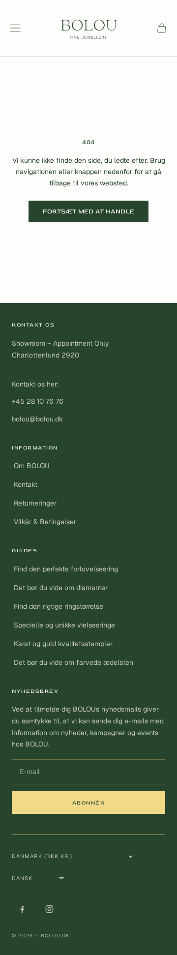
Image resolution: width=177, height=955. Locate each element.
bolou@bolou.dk (37, 419)
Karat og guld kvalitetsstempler (63, 643)
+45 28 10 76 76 (37, 401)
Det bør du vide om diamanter (61, 587)
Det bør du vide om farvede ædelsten (73, 662)
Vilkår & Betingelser (45, 521)
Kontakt (25, 484)
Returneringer (35, 503)
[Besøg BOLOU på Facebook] (22, 908)
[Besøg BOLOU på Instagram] (49, 908)
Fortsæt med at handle (88, 211)
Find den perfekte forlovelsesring (66, 569)
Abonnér (88, 803)
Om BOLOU (32, 465)
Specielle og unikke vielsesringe (64, 625)
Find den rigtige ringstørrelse (58, 606)
